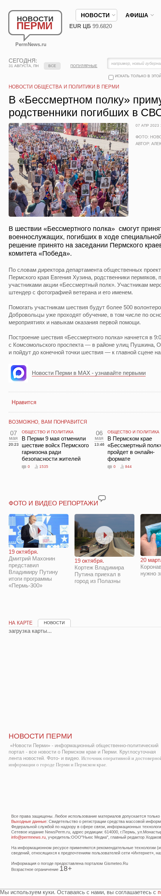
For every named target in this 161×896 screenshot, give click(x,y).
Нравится (24, 402)
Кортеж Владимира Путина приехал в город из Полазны (99, 570)
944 (128, 466)
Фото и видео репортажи (53, 503)
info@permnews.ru (28, 837)
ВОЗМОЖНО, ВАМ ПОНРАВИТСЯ (48, 422)
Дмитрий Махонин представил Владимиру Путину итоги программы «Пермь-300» (33, 568)
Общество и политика (47, 432)
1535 (43, 466)
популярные (83, 66)
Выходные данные (28, 821)
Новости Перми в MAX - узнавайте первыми (89, 373)
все (52, 66)
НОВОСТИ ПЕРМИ (40, 736)
